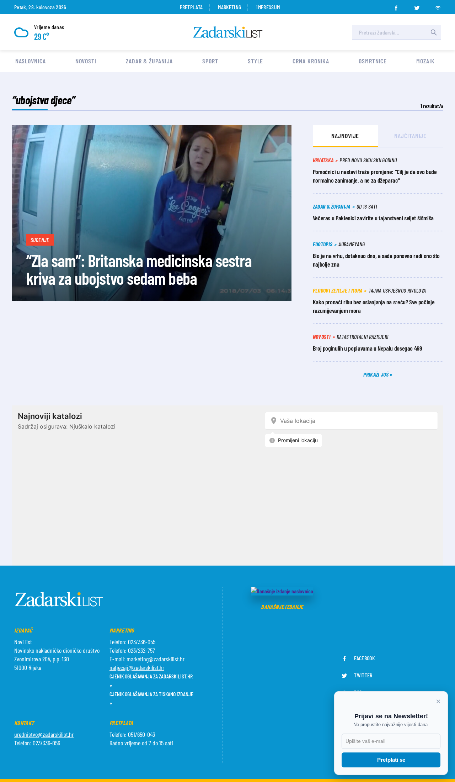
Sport (210, 61)
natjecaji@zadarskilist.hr (136, 667)
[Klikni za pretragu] (434, 32)
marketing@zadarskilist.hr (155, 659)
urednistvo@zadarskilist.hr (44, 734)
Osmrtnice (373, 61)
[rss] (438, 6)
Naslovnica (30, 61)
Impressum (268, 7)
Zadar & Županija (149, 61)
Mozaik (425, 61)
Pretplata (191, 7)
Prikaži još (376, 374)
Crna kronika (311, 61)
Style (255, 61)
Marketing (229, 7)
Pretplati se (391, 760)
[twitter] (417, 6)
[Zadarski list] (228, 32)
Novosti (85, 61)
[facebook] (396, 6)
